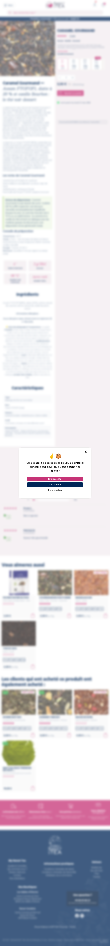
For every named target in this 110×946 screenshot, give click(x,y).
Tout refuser (55, 484)
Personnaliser (55, 490)
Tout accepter (55, 478)
